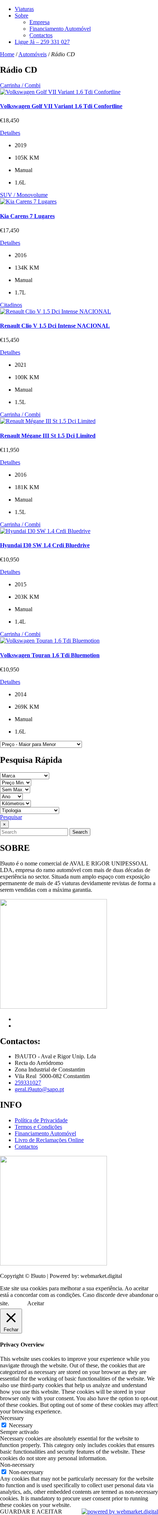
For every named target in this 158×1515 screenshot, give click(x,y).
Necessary (21, 1425)
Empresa (39, 22)
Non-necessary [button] (17, 1465)
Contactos (41, 35)
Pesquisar (11, 817)
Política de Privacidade (41, 1120)
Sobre (21, 15)
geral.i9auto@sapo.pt (39, 1089)
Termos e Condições (38, 1127)
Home (7, 54)
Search (79, 832)
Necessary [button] (12, 1418)
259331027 (28, 1083)
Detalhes (10, 133)
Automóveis (32, 54)
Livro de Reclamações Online (49, 1140)
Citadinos (11, 305)
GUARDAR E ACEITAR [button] (31, 1511)
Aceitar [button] (35, 1303)
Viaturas (24, 9)
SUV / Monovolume (24, 195)
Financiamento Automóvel (60, 29)
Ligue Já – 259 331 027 (42, 42)
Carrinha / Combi (20, 85)
